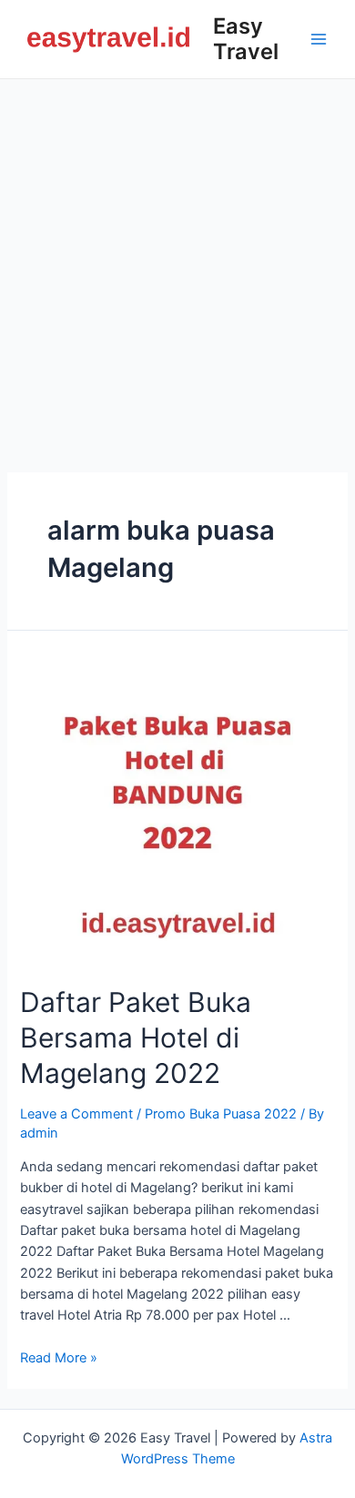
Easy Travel (246, 39)
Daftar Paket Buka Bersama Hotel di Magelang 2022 (135, 1037)
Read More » (58, 1358)
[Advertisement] (177, 265)
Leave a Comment (76, 1114)
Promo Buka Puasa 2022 (221, 1114)
